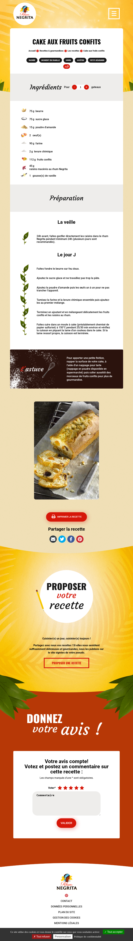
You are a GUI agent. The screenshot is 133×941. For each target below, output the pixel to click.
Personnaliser (63, 936)
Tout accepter (115, 932)
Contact (66, 901)
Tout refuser (43, 936)
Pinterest (66, 895)
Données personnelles (66, 906)
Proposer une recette (66, 663)
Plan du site (66, 912)
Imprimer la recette (69, 516)
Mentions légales (66, 923)
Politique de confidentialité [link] (87, 936)
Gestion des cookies (66, 917)
